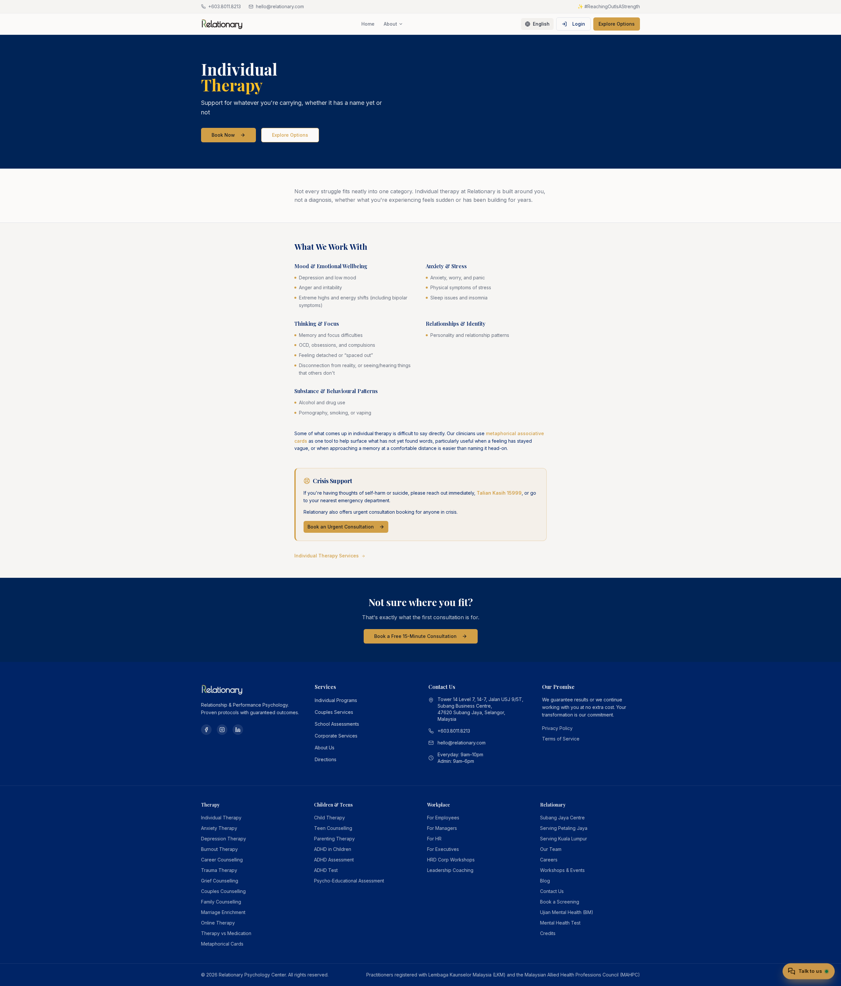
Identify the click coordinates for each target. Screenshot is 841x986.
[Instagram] (222, 729)
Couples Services (334, 712)
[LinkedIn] (238, 729)
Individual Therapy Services (326, 555)
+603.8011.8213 (454, 731)
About (390, 24)
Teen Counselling (333, 828)
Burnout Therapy (219, 849)
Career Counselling (222, 859)
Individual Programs (336, 700)
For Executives (443, 849)
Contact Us (552, 891)
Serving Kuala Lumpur (563, 838)
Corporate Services (336, 736)
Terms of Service (561, 738)
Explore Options (617, 24)
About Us (324, 747)
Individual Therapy (221, 817)
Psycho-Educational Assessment (349, 880)
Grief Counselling (219, 880)
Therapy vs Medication (226, 933)
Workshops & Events (562, 870)
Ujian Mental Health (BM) (566, 912)
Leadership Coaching (450, 870)
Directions (325, 759)
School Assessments (337, 724)
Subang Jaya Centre (562, 817)
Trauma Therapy (219, 870)
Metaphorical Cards (222, 944)
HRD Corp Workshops (451, 859)
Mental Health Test (560, 923)
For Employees (443, 817)
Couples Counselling (223, 891)
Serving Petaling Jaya (563, 828)
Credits (548, 933)
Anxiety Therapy (219, 828)
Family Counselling (221, 901)
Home (368, 24)
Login (578, 24)
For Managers (442, 828)
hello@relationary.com (462, 742)
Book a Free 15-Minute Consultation (415, 636)
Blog (545, 880)
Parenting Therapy (334, 838)
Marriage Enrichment (223, 912)
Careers (548, 859)
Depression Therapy (223, 838)
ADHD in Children (332, 849)
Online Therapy (218, 923)
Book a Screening (559, 901)
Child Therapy (329, 817)
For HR (434, 838)
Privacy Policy (557, 728)
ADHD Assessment (334, 859)
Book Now (223, 135)
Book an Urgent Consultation (340, 526)
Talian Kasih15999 (499, 493)
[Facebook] (206, 729)
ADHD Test (326, 870)
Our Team (550, 849)
